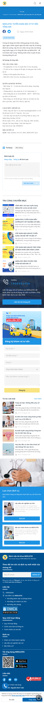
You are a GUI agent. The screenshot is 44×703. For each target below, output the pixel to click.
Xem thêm (37, 399)
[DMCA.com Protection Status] (10, 610)
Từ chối (11, 700)
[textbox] (22, 369)
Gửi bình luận (28, 183)
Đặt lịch (22, 518)
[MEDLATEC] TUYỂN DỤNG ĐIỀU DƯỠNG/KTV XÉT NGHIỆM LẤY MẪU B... (27, 221)
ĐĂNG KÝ (36, 575)
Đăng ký (16, 159)
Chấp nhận (32, 700)
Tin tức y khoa (12, 14)
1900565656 (9, 593)
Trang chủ (5, 14)
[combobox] (22, 369)
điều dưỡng (19, 148)
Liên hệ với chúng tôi (22, 302)
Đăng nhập (8, 159)
